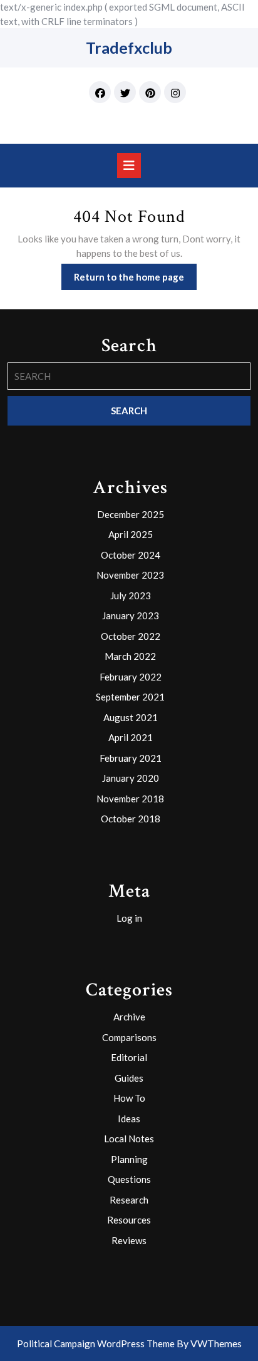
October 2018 (130, 818)
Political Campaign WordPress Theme (96, 1343)
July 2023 (130, 595)
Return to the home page (135, 280)
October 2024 (130, 555)
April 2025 (130, 534)
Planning (129, 1159)
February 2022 (131, 676)
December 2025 (130, 514)
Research (129, 1199)
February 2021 (131, 758)
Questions (129, 1179)
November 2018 (130, 798)
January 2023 (130, 615)
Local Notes (129, 1138)
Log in (129, 918)
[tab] (129, 165)
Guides (129, 1078)
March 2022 (130, 656)
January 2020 (130, 778)
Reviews (129, 1240)
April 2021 (130, 737)
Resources (129, 1219)
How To (129, 1098)
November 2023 (130, 575)
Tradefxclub (129, 47)
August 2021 (130, 717)
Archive (129, 1016)
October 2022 (130, 636)
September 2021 (130, 696)
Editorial (129, 1057)
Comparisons (129, 1037)
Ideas (129, 1118)
